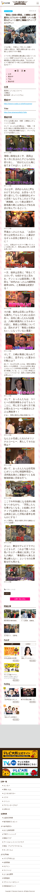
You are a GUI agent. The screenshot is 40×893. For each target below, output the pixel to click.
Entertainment (8, 11)
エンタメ (7, 785)
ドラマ (6, 797)
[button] (38, 3)
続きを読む (16, 660)
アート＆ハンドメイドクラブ (14, 842)
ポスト (8, 593)
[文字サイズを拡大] (2, 8)
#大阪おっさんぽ (10, 589)
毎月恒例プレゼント (11, 822)
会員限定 (28, 644)
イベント (7, 801)
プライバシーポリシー (11, 882)
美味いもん (7, 789)
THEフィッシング (10, 834)
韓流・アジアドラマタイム (13, 846)
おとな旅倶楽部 (9, 830)
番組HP (10, 76)
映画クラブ (7, 838)
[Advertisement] (20, 736)
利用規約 (7, 878)
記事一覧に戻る (20, 599)
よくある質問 (8, 874)
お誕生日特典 (8, 818)
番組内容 (11, 81)
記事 (12, 644)
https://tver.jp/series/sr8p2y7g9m (15, 112)
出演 (9, 74)
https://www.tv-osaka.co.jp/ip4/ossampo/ (18, 104)
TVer (9, 79)
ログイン (7, 866)
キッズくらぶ (8, 850)
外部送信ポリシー (10, 886)
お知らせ (7, 809)
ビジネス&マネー (9, 793)
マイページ (7, 870)
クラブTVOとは (9, 858)
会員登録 (7, 862)
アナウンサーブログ (11, 805)
